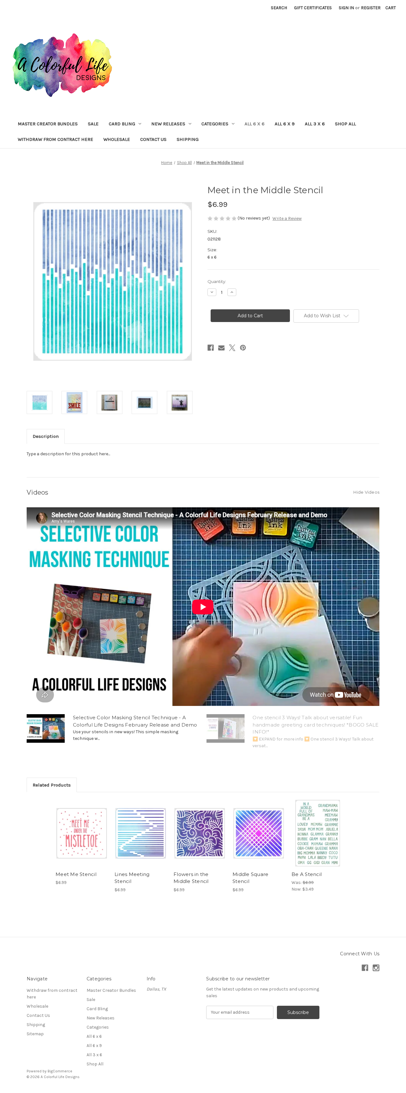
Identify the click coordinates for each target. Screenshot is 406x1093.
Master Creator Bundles (48, 124)
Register (371, 7)
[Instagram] (376, 968)
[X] (232, 347)
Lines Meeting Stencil (132, 878)
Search (279, 7)
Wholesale (116, 139)
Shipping (188, 139)
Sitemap (35, 1034)
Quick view (81, 827)
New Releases (168, 124)
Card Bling (122, 124)
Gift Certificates (313, 7)
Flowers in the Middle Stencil (191, 878)
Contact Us (153, 139)
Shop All (345, 124)
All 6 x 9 (285, 124)
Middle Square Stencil (250, 878)
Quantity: (216, 281)
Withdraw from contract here (55, 139)
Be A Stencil (306, 874)
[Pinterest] (243, 347)
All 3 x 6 (315, 124)
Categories (214, 124)
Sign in (346, 7)
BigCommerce (60, 1071)
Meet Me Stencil (76, 874)
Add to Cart (82, 838)
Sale (93, 124)
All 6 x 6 (255, 124)
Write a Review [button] (287, 218)
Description (46, 436)
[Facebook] (210, 347)
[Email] (221, 347)
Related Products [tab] (52, 785)
